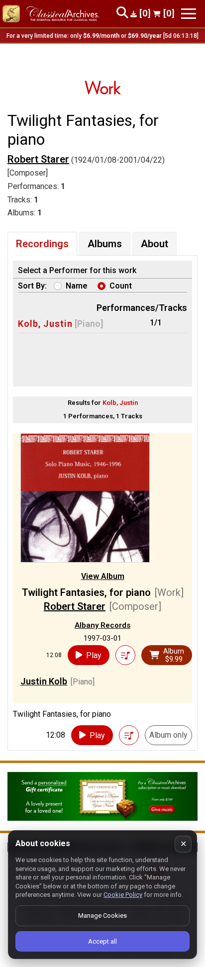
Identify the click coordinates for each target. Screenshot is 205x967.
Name (77, 285)
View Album (102, 576)
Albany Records (102, 625)
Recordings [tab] (42, 244)
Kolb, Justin (45, 323)
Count (120, 285)
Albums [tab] (105, 244)
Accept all (102, 941)
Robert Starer (38, 159)
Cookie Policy (122, 894)
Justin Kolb (43, 681)
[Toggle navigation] (189, 13)
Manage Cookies (102, 915)
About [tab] (154, 244)
